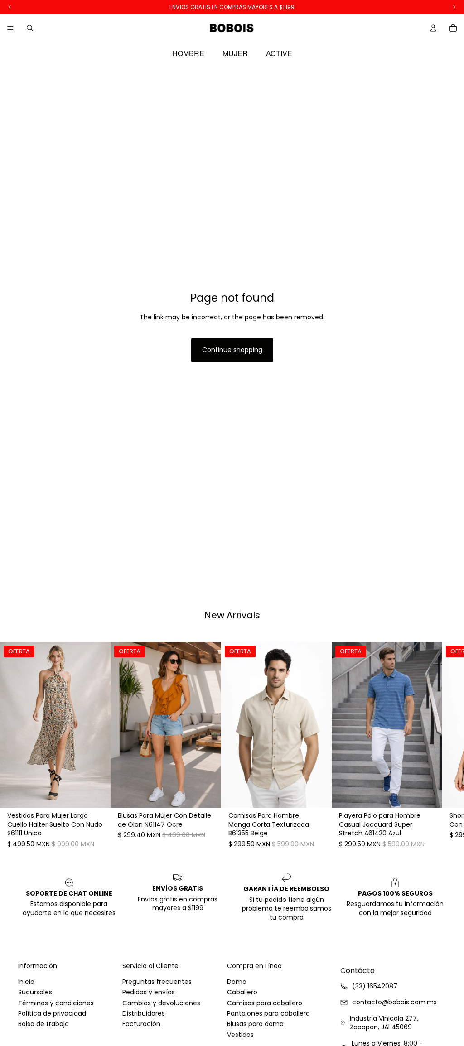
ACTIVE (279, 53)
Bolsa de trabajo (43, 1023)
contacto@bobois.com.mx (394, 1002)
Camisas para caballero (264, 1002)
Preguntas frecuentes (157, 981)
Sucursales (35, 992)
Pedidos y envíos (148, 992)
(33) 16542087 (374, 986)
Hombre (188, 53)
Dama (236, 981)
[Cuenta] (433, 28)
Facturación (141, 1023)
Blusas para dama (255, 1023)
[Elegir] (96, 794)
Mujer (235, 53)
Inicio (26, 981)
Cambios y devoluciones (161, 1002)
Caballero (242, 992)
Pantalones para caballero (268, 1013)
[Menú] (10, 28)
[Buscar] (30, 28)
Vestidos (240, 1034)
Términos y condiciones (56, 1002)
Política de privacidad (52, 1013)
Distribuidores (143, 1013)
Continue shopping (232, 349)
